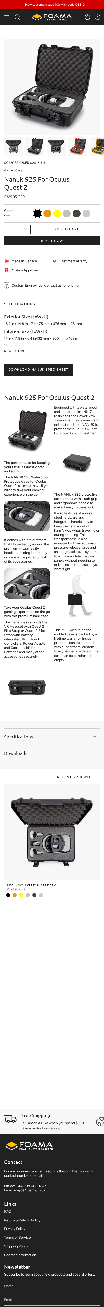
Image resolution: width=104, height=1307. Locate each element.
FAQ (7, 1211)
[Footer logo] (29, 1145)
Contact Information (20, 1255)
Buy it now (52, 241)
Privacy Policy (14, 1229)
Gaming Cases (14, 170)
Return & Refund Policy (22, 1220)
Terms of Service (17, 1237)
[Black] (8, 895)
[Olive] (34, 895)
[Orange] (15, 895)
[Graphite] (41, 895)
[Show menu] (7, 17)
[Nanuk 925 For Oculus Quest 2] (52, 832)
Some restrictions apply (40, 1128)
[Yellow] (21, 895)
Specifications (18, 736)
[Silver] (28, 895)
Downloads (15, 753)
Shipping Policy (16, 1246)
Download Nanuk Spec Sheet (38, 369)
